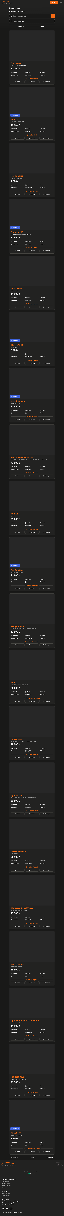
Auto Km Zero (6, 1183)
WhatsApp (47, 81)
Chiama (18, 81)
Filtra (42, 26)
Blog (3, 1187)
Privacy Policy (18, 1212)
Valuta (54, 3)
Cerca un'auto (6, 1181)
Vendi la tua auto (6, 1185)
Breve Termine (6, 1193)
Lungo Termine (6, 1195)
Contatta (32, 81)
